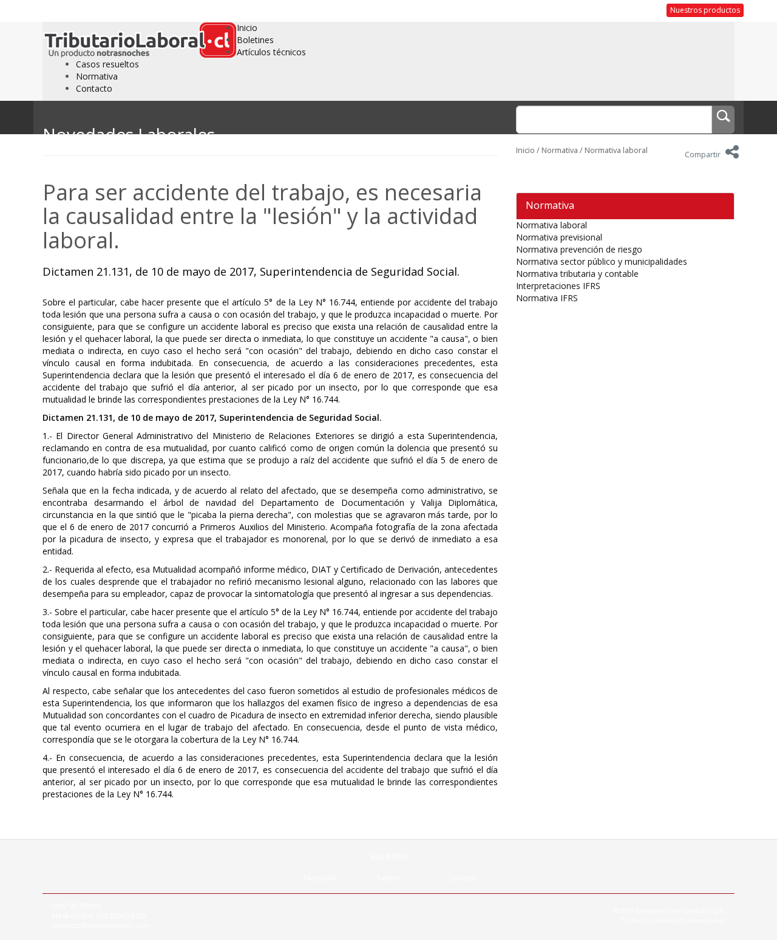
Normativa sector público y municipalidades (601, 261)
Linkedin (463, 877)
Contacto (94, 88)
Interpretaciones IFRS (558, 285)
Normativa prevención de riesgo (579, 249)
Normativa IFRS (547, 298)
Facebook (320, 877)
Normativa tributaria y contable (577, 273)
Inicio (247, 27)
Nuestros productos (705, 10)
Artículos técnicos (271, 52)
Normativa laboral (616, 150)
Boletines (255, 40)
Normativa (97, 76)
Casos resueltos (107, 64)
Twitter (388, 877)
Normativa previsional (559, 237)
